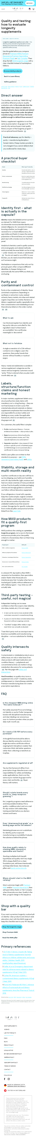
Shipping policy (9, 1057)
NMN (24, 457)
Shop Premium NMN (10, 932)
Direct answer (4, 86)
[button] (3, 9)
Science (6, 1029)
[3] (13, 420)
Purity (20, 86)
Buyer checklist (11, 86)
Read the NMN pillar (10, 938)
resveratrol (5, 459)
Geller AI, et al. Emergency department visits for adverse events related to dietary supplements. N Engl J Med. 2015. (18, 969)
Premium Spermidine (20, 56)
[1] (25, 131)
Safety (23, 997)
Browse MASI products (12, 71)
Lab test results (10, 1033)
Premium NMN (15, 54)
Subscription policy (11, 1062)
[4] (3, 669)
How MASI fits (4, 88)
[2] (6, 309)
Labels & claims (26, 86)
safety (29, 459)
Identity (17, 86)
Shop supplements (10, 1026)
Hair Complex (22, 58)
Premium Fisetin (9, 58)
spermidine (14, 459)
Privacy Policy (9, 1045)
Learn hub (16, 511)
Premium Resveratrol (26, 552)
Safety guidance (10, 82)
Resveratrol (19, 997)
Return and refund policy (13, 1054)
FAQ (9, 88)
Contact (7, 1069)
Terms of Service (10, 1066)
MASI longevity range (20, 61)
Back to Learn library (12, 76)
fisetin (21, 459)
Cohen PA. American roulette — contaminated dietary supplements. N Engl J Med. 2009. (18, 978)
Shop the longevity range (11, 927)
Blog (5, 1041)
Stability (32, 86)
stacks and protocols (18, 868)
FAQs (5, 1038)
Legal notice (8, 1050)
